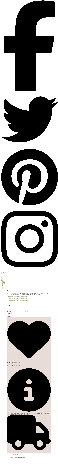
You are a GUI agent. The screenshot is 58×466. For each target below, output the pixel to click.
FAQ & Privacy (3, 283)
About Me (3, 284)
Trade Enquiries (3, 286)
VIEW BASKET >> (3, 279)
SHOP (1, 278)
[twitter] (29, 147)
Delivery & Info (2, 280)
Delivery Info (3, 281)
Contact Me (3, 282)
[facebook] (29, 90)
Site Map (3, 287)
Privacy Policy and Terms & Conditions (21, 457)
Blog (2, 285)
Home (1, 277)
